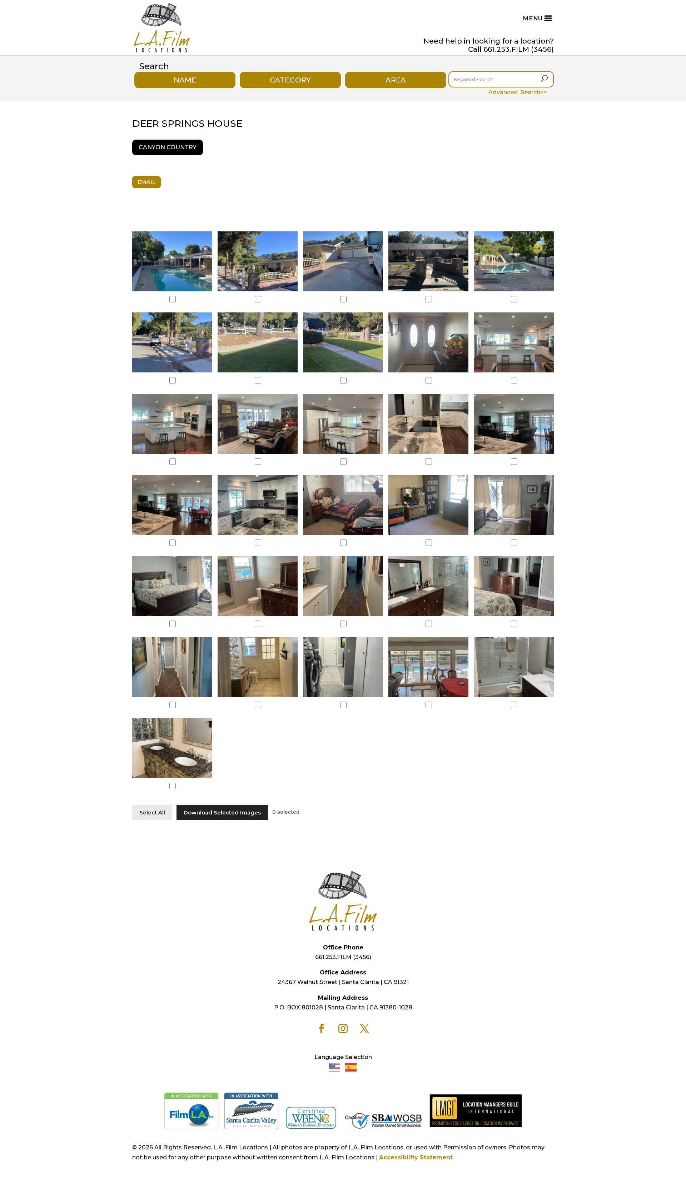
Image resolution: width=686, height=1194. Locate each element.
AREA (396, 80)
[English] (335, 1067)
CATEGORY (290, 80)
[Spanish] (351, 1067)
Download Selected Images (222, 812)
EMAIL (146, 182)
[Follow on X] (364, 1028)
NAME (185, 80)
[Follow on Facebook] (321, 1028)
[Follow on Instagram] (343, 1028)
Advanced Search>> (517, 92)
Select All (152, 812)
